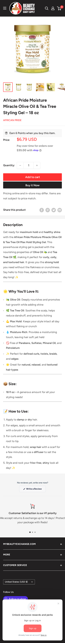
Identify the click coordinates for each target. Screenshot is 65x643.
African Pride (12, 120)
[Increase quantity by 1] (37, 165)
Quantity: (9, 165)
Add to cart (32, 177)
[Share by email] (59, 209)
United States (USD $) (16, 581)
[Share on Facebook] (41, 209)
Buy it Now (32, 185)
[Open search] (46, 8)
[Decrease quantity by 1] (20, 165)
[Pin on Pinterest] (47, 209)
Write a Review (36, 489)
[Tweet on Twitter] (53, 209)
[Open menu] (4, 8)
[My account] (52, 8)
